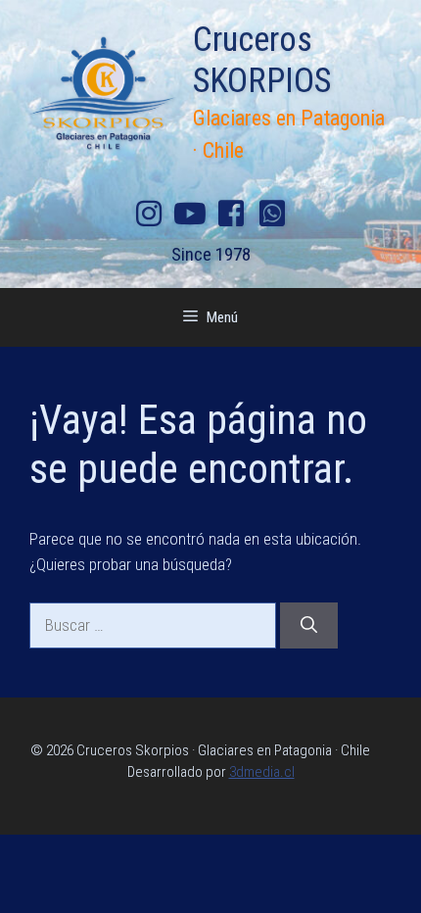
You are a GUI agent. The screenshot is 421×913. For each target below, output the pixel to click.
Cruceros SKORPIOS (262, 60)
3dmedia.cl (262, 772)
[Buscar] (309, 625)
